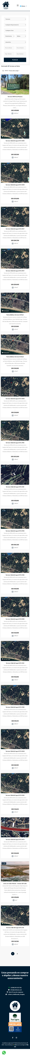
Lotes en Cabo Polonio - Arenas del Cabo (15, 883)
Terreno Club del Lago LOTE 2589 (15, 619)
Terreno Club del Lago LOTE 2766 (15, 442)
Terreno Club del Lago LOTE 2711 (15, 927)
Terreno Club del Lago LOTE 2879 (15, 839)
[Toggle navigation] (18, 5)
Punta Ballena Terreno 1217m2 (15, 315)
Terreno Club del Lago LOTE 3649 (15, 185)
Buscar (16, 60)
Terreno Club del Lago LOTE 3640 (15, 141)
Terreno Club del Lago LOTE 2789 (15, 707)
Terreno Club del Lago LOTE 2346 (15, 575)
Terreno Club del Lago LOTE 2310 (15, 663)
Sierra (16, 1044)
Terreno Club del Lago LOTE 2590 (15, 531)
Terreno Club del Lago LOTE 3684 (15, 398)
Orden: (7, 70)
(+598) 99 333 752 (16, 987)
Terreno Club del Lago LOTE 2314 (15, 487)
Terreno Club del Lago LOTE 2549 (15, 795)
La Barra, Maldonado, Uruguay (16, 994)
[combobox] (15, 71)
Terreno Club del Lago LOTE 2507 (15, 229)
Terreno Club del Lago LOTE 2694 (15, 751)
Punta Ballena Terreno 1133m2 (15, 357)
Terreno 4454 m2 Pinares (15, 96)
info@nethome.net (16, 990)
